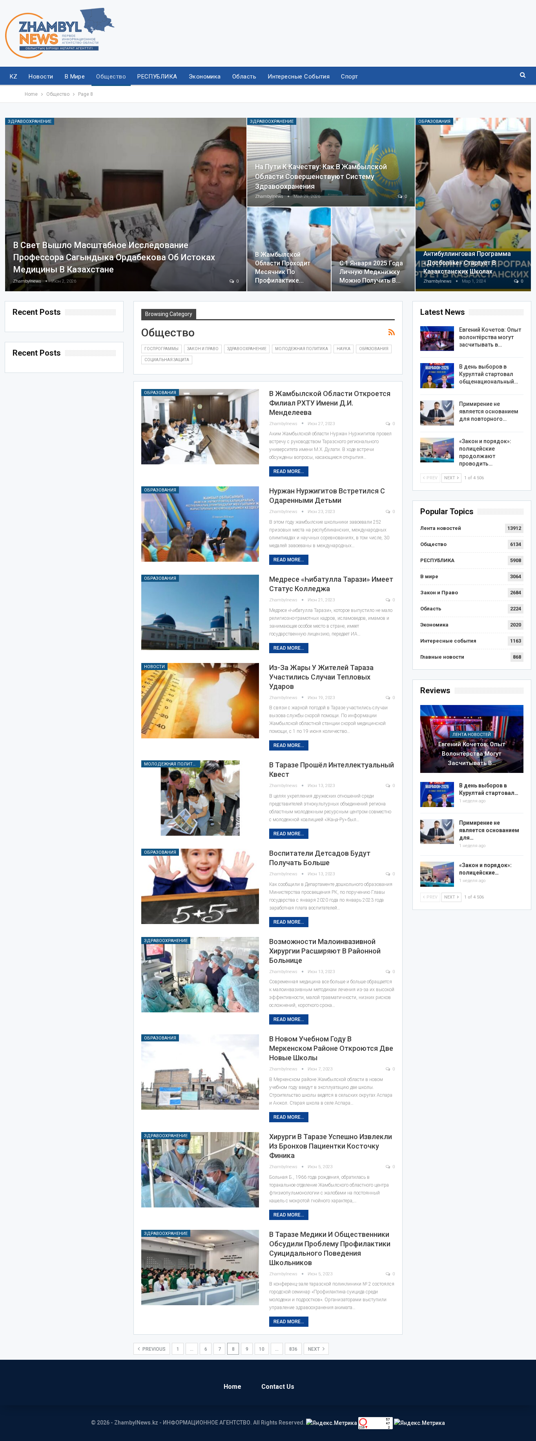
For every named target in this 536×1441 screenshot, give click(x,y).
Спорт (349, 76)
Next (314, 1349)
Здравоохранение (29, 121)
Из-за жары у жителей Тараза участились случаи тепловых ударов (321, 676)
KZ (14, 76)
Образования (434, 121)
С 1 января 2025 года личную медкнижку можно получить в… (371, 271)
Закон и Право (203, 349)
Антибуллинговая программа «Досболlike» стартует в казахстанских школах (467, 262)
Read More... (288, 471)
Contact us (277, 1386)
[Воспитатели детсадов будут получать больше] (200, 886)
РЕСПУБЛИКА (157, 76)
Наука (343, 349)
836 (293, 1349)
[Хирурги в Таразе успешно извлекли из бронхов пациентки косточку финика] (200, 1169)
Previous (153, 1349)
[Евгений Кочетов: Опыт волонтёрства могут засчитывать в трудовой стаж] (437, 338)
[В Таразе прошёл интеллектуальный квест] (200, 798)
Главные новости (442, 657)
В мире (75, 76)
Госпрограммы (161, 349)
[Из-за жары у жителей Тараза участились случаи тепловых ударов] (200, 700)
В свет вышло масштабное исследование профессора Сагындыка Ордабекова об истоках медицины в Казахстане (114, 257)
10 (261, 1349)
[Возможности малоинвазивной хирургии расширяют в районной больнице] (200, 974)
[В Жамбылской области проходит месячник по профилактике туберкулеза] (289, 249)
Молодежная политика (301, 349)
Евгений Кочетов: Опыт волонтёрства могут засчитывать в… (490, 337)
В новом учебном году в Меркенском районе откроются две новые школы (331, 1048)
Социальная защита (166, 360)
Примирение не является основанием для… (489, 830)
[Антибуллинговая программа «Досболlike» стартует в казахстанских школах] (473, 204)
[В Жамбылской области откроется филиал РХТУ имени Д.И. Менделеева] (200, 426)
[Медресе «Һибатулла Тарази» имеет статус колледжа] (200, 612)
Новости (41, 76)
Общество (111, 76)
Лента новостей (440, 528)
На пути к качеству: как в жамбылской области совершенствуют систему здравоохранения (321, 176)
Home (232, 1386)
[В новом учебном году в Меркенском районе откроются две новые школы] (200, 1072)
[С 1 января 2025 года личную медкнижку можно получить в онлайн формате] (373, 249)
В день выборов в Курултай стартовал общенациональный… (488, 374)
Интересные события (299, 76)
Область (244, 76)
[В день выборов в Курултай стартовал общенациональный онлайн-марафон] (437, 375)
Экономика (205, 76)
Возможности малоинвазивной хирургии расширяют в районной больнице (325, 950)
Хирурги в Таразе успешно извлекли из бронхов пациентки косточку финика (330, 1146)
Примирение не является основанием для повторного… (488, 411)
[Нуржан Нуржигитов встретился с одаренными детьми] (200, 524)
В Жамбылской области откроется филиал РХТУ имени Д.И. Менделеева (329, 402)
